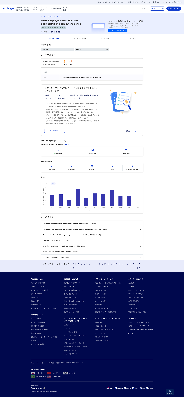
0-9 (138, 268)
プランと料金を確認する (118, 30)
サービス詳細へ (55, 131)
